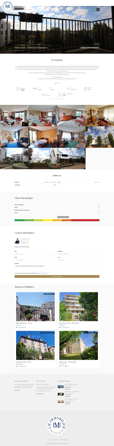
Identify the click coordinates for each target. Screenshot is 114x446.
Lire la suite (17, 390)
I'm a (59, 257)
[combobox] (78, 260)
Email (16, 257)
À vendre (42, 332)
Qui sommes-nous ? (90, 6)
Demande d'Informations (57, 276)
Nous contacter (100, 6)
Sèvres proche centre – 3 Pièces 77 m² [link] (69, 323)
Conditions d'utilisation (42, 273)
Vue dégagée (52, 332)
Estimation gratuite (69, 6)
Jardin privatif (89, 332)
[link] (35, 306)
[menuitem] (109, 6)
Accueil (61, 6)
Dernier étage (46, 332)
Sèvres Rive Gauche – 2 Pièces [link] (23, 362)
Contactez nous (39, 393)
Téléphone (60, 251)
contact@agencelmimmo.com (44, 390)
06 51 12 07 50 (26, 240)
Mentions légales (63, 439)
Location (82, 6)
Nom (16, 251)
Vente (77, 6)
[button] (57, 30)
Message (17, 263)
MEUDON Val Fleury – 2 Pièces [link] (24, 323)
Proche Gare (95, 332)
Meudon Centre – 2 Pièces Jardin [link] (67, 362)
